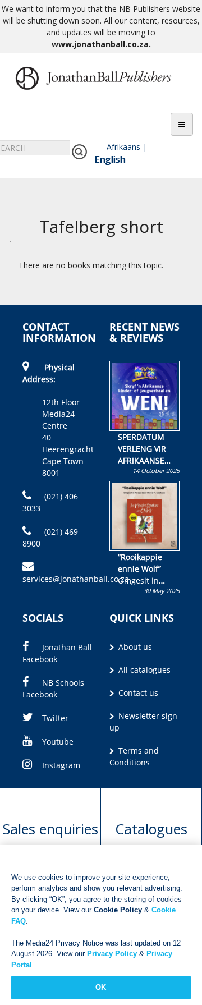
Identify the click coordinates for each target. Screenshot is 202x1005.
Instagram (61, 765)
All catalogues (143, 669)
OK (100, 987)
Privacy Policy (112, 953)
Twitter (55, 718)
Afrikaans (123, 146)
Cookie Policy (118, 910)
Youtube (58, 741)
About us (134, 646)
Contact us (137, 692)
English (109, 159)
